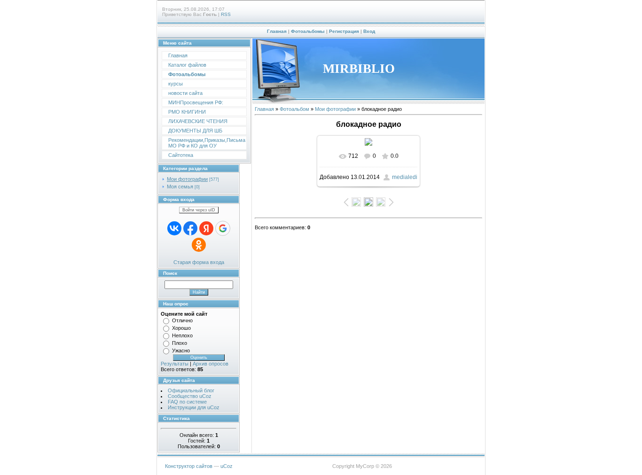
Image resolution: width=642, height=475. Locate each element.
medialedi (404, 177)
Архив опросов (210, 363)
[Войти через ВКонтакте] (174, 228)
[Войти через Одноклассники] (199, 245)
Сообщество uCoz (189, 396)
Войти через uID (198, 210)
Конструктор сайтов (188, 466)
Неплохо (182, 335)
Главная (277, 31)
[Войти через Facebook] (190, 228)
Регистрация (344, 31)
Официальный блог (191, 390)
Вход (369, 31)
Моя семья (180, 186)
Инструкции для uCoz (193, 407)
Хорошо (181, 328)
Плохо (179, 343)
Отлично (182, 320)
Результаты (174, 363)
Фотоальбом (294, 109)
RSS (226, 14)
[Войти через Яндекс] (206, 228)
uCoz (226, 466)
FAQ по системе (187, 402)
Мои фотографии (187, 179)
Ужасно (181, 350)
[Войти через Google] (222, 228)
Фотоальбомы (308, 31)
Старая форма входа (198, 262)
